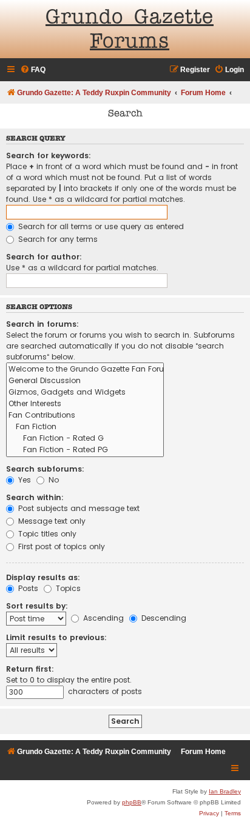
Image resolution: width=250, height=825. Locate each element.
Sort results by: (37, 606)
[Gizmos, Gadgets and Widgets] (85, 392)
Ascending (102, 618)
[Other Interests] (85, 404)
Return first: (30, 669)
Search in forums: (42, 324)
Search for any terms (57, 239)
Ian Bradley (225, 791)
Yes (23, 480)
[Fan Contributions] (85, 415)
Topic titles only (46, 534)
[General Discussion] (85, 381)
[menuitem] (33, 70)
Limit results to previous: (56, 637)
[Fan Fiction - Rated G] (85, 438)
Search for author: (44, 257)
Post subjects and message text (78, 508)
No (52, 480)
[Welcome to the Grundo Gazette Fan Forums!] (85, 369)
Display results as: (43, 577)
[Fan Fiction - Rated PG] (85, 450)
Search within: (35, 497)
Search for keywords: (48, 155)
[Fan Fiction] (85, 427)
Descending (162, 618)
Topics (67, 588)
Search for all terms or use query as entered (100, 226)
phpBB (131, 802)
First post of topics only (60, 546)
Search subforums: (45, 469)
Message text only (51, 521)
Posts (27, 588)
